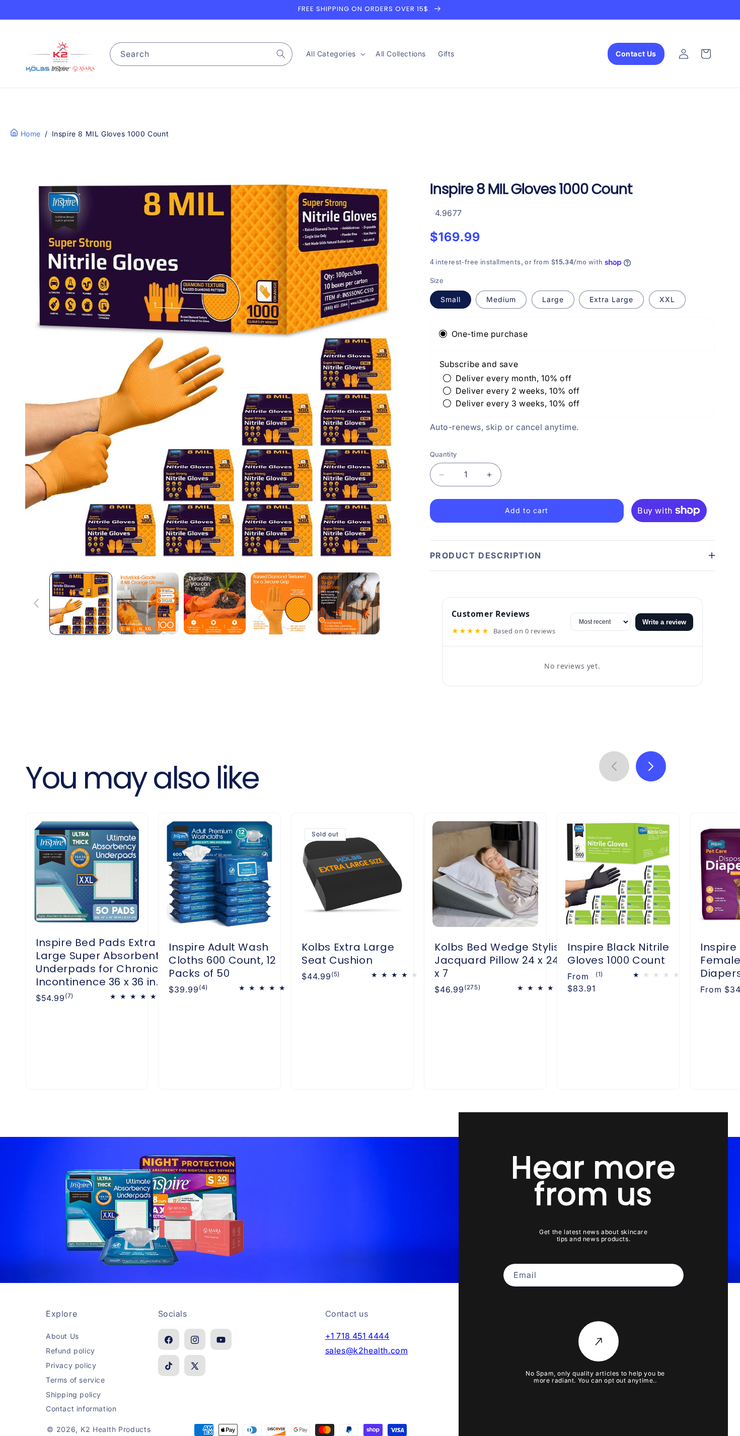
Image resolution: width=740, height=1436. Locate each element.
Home (29, 133)
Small (450, 299)
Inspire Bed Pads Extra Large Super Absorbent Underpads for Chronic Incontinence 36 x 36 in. (98, 962)
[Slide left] (36, 603)
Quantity (443, 455)
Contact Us (636, 53)
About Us (62, 1336)
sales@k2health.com (366, 1351)
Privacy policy (71, 1365)
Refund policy (70, 1351)
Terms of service (75, 1380)
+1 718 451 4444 (357, 1336)
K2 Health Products (116, 1429)
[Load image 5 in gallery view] (349, 603)
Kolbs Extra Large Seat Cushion (348, 954)
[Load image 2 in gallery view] (148, 603)
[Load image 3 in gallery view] (215, 603)
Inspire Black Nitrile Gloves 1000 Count (618, 954)
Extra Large (611, 299)
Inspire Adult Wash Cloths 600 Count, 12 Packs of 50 (222, 960)
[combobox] (201, 54)
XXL (667, 299)
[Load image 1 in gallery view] (81, 603)
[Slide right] (394, 603)
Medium (501, 299)
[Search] (281, 54)
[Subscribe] (598, 1341)
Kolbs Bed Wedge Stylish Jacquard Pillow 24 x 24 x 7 (500, 960)
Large (553, 299)
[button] (334, 53)
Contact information (81, 1409)
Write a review (664, 622)
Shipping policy (73, 1394)
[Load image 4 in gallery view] (282, 603)
